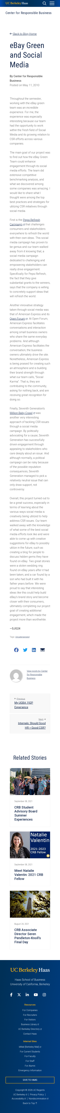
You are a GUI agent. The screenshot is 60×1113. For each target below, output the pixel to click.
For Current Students (30, 1051)
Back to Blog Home (25, 34)
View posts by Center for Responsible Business (37, 675)
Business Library (30, 1024)
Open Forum (18, 318)
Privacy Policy (37, 1094)
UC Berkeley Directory (30, 1029)
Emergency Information (30, 1070)
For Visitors (30, 1019)
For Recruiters (30, 1015)
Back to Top (29, 1103)
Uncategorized (22, 637)
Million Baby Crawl (22, 413)
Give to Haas (30, 1080)
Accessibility (19, 1098)
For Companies (30, 1010)
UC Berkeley (20, 1094)
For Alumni (30, 1065)
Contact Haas (30, 1033)
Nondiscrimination (38, 1098)
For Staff (30, 1061)
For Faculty (30, 1056)
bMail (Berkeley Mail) (30, 1047)
